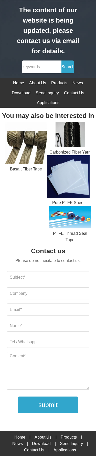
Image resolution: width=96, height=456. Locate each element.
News (77, 83)
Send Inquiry (47, 93)
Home (18, 83)
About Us (37, 83)
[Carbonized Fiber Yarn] (70, 135)
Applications (48, 102)
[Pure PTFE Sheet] (68, 177)
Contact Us (74, 93)
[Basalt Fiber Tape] (26, 144)
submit (48, 404)
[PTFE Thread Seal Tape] (70, 218)
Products (59, 83)
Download (21, 93)
